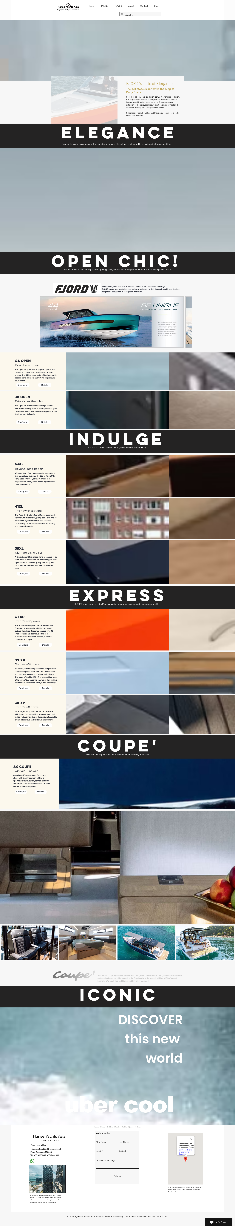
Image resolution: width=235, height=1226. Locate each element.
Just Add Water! (50, 1140)
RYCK (124, 1127)
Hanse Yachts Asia (49, 1136)
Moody (117, 1127)
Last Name (124, 1142)
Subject (122, 1151)
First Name (101, 1142)
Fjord (130, 1127)
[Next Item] (187, 322)
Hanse (102, 1127)
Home (96, 1127)
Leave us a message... (106, 1160)
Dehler (109, 1127)
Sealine (137, 1127)
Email (98, 1151)
